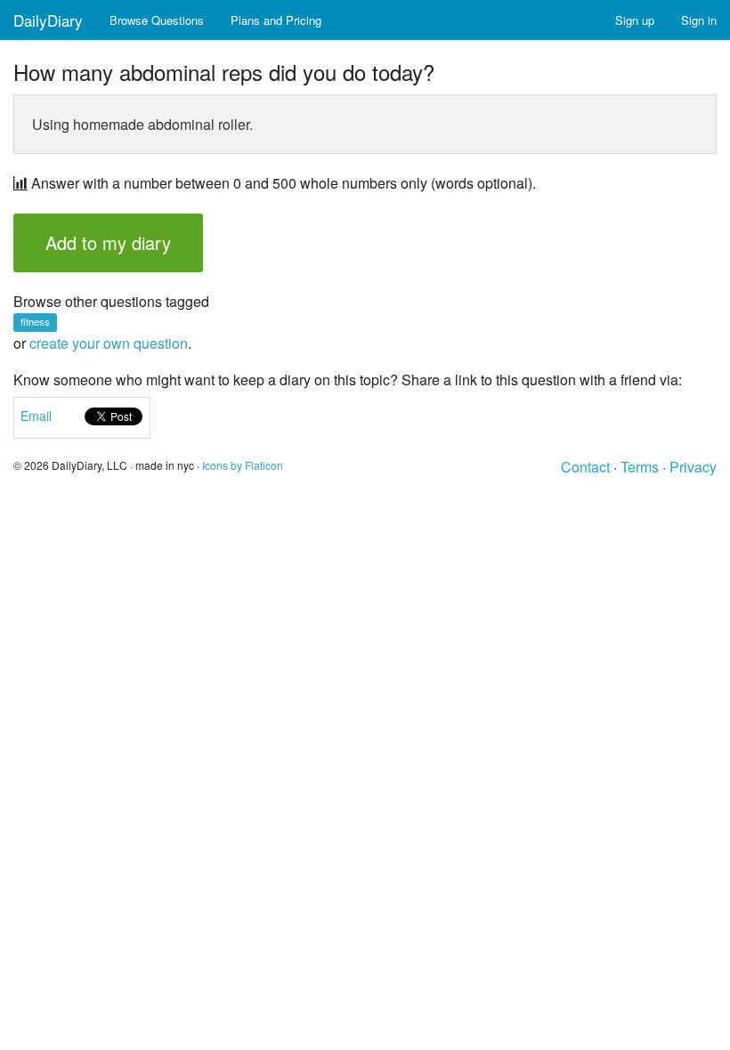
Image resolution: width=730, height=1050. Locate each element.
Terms (639, 466)
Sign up (634, 20)
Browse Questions (157, 20)
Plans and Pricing (276, 20)
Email (36, 415)
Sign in (699, 20)
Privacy (693, 466)
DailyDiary (48, 20)
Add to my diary (108, 242)
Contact (585, 466)
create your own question (108, 343)
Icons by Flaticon (242, 464)
